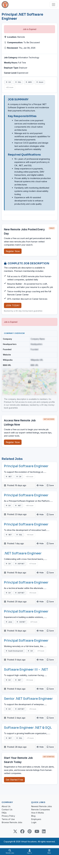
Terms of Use (8, 819)
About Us (6, 806)
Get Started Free (14, 779)
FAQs (4, 812)
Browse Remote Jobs (12, 822)
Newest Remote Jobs (41, 806)
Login (33, 822)
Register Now (13, 251)
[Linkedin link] (44, 831)
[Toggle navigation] (53, 4)
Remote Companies (40, 809)
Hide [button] (41, 485)
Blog (33, 816)
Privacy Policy (8, 816)
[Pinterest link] (29, 831)
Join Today (13, 305)
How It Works (37, 812)
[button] (50, 485)
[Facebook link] (22, 831)
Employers (36, 819)
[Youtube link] (37, 831)
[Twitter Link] (15, 831)
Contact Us (7, 809)
